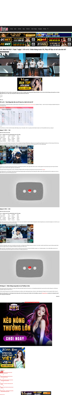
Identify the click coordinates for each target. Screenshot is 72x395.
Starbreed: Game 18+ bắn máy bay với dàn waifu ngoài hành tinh (7, 387)
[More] (40, 298)
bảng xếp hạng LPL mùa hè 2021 (29, 104)
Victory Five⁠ (37, 302)
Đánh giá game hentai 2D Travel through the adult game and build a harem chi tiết (6, 373)
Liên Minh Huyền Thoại (7, 47)
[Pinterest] (31, 298)
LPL (30, 302)
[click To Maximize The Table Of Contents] (1, 96)
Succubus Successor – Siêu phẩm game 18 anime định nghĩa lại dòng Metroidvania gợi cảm (7, 391)
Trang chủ (1, 47)
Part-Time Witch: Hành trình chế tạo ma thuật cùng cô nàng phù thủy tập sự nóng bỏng (7, 380)
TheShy (43, 169)
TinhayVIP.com (44, 293)
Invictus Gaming (27, 302)
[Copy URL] (37, 298)
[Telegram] (34, 298)
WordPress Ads (2, 394)
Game (3, 47)
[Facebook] (25, 298)
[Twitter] (28, 298)
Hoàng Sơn (57, 296)
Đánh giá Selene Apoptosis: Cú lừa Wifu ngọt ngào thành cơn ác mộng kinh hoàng (6, 376)
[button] (48, 28)
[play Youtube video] (30, 190)
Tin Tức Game (33, 302)
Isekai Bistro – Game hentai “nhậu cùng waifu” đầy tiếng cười (7, 384)
